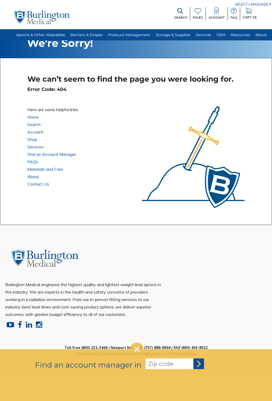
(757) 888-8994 (157, 347)
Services (35, 146)
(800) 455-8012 (194, 347)
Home (33, 117)
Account (35, 132)
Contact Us (38, 184)
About (33, 176)
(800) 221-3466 (94, 347)
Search (34, 124)
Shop (32, 139)
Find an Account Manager (51, 154)
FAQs (32, 161)
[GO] (198, 363)
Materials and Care (45, 169)
